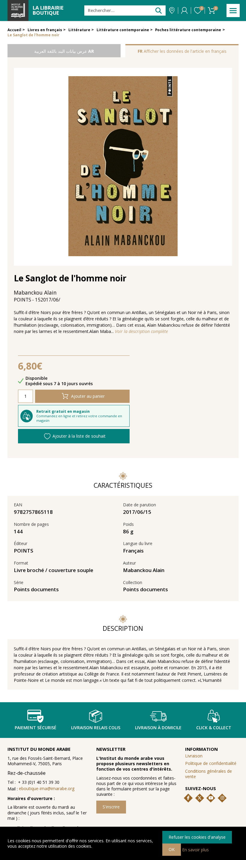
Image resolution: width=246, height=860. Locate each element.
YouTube (211, 798)
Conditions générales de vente (208, 773)
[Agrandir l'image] (123, 166)
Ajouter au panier (88, 396)
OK (172, 849)
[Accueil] (18, 10)
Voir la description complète (141, 331)
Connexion (184, 10)
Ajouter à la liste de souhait (79, 436)
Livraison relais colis (95, 727)
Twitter (199, 798)
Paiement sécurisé (35, 727)
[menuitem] (212, 773)
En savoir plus (195, 849)
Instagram (222, 798)
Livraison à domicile (158, 727)
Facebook (188, 798)
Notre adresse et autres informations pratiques (172, 10)
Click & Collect (213, 727)
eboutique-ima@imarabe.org (46, 788)
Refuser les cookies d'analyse (197, 837)
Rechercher (158, 10)
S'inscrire (111, 807)
